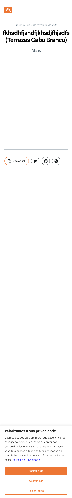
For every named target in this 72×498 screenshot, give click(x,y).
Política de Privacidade (26, 459)
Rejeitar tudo (36, 490)
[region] (36, 461)
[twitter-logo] (35, 161)
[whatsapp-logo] (56, 161)
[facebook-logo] (46, 161)
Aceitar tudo (36, 470)
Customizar (36, 480)
